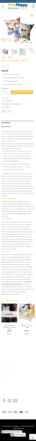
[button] (2, 6)
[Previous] (4, 30)
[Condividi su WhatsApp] (3, 111)
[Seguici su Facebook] (4, 401)
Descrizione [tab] (5, 123)
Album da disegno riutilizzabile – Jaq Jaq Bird (9, 327)
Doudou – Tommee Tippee (26, 326)
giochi (15, 104)
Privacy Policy (6, 376)
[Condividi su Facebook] (6, 111)
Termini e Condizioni (8, 363)
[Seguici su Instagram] (10, 401)
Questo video (21, 214)
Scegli (9, 333)
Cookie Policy (5, 373)
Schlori (8, 107)
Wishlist (4, 368)
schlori (19, 104)
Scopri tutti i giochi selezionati (11, 284)
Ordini (3, 361)
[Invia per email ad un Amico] (10, 111)
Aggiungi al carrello (22, 92)
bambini (6, 104)
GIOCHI (9, 57)
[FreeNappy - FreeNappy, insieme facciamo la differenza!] (18, 6)
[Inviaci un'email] (15, 401)
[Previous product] (6, 66)
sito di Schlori (28, 282)
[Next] (31, 30)
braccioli (11, 104)
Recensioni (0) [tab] (6, 126)
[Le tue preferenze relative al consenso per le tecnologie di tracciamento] (32, 437)
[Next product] (3, 66)
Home (3, 57)
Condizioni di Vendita (8, 366)
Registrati (4, 371)
